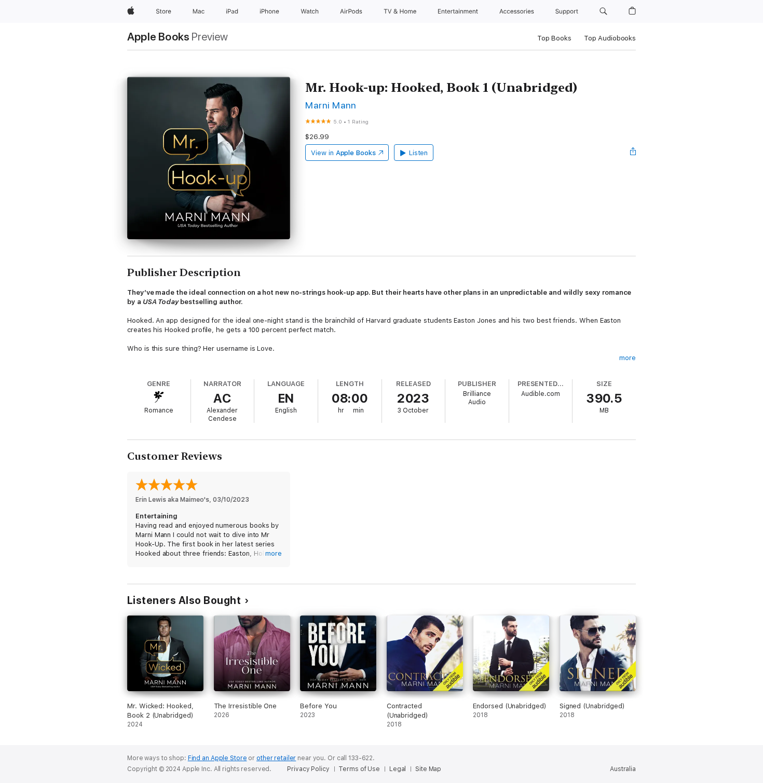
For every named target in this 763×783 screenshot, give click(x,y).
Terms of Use (359, 769)
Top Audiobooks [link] (610, 38)
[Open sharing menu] (633, 153)
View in (343, 153)
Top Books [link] (554, 38)
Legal (397, 769)
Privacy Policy (308, 769)
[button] (603, 11)
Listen (418, 153)
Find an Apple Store (217, 758)
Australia (623, 769)
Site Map (428, 769)
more (627, 358)
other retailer (276, 758)
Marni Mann (331, 105)
